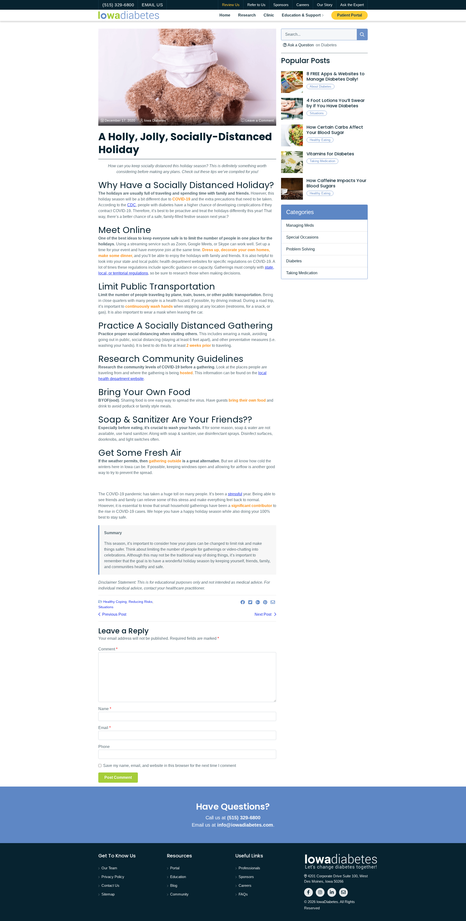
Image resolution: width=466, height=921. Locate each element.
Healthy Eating (320, 140)
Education (178, 877)
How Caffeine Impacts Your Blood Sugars (336, 183)
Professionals (249, 868)
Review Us (231, 5)
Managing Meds (300, 225)
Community (179, 894)
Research (249, 15)
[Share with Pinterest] (265, 602)
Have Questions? (233, 806)
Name (104, 709)
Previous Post (114, 614)
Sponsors (281, 5)
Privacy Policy (112, 877)
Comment (107, 649)
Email (104, 728)
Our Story (325, 5)
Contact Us (110, 885)
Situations (105, 607)
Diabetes (294, 261)
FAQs (243, 894)
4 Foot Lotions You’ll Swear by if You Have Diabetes (336, 103)
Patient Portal (352, 15)
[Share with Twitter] (250, 602)
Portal (174, 868)
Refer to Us (256, 5)
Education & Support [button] (301, 15)
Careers (302, 5)
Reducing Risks (140, 602)
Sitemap (108, 894)
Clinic (271, 15)
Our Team (109, 868)
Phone (104, 747)
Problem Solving (300, 249)
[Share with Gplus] (257, 602)
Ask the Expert (352, 5)
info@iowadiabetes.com (245, 825)
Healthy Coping (115, 602)
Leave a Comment (259, 120)
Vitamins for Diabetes (330, 154)
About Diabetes (320, 86)
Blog (173, 885)
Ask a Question (300, 45)
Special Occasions (302, 237)
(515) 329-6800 (118, 4)
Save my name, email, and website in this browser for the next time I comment (169, 765)
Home (226, 15)
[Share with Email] (272, 602)
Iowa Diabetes (155, 120)
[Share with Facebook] (242, 602)
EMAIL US (152, 4)
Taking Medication (322, 161)
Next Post (263, 614)
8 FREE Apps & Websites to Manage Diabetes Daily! (336, 76)
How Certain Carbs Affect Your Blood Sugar (335, 130)
